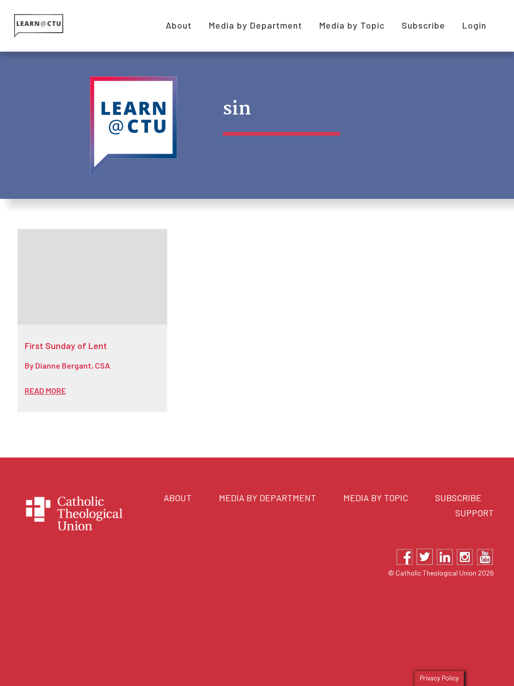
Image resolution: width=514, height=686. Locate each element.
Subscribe (458, 497)
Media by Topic (375, 497)
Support (474, 512)
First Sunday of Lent (66, 345)
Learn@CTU (50, 26)
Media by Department (267, 497)
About (178, 497)
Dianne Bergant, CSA (72, 365)
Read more (45, 390)
